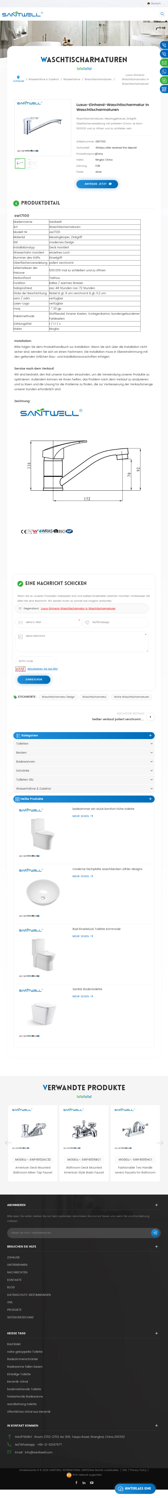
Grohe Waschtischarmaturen (131, 697)
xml (10, 1302)
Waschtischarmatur (94, 697)
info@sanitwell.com (38, 1452)
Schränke (22, 770)
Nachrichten (17, 1272)
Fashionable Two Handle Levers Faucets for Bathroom (135, 1170)
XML (124, 1470)
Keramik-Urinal (17, 1382)
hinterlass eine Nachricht (138, 1490)
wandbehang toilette (22, 1404)
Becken (21, 752)
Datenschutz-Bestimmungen (29, 1295)
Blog (11, 1287)
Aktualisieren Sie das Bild (42, 669)
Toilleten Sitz (24, 779)
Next (160, 1143)
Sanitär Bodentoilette (87, 989)
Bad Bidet (14, 1344)
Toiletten (22, 743)
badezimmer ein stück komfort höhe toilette (103, 809)
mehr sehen (81, 816)
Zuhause (18, 81)
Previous (8, 1143)
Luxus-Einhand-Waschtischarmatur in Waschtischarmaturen (78, 609)
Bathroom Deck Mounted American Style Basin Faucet (84, 1170)
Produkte (14, 1310)
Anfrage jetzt (96, 184)
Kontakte (14, 1280)
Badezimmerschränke (22, 1359)
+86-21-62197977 (49, 1444)
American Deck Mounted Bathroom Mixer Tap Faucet (32, 1170)
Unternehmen (17, 1264)
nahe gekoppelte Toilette (25, 1352)
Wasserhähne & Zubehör (33, 788)
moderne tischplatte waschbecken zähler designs (107, 869)
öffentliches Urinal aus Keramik (28, 1412)
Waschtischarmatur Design (58, 697)
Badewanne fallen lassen (25, 1367)
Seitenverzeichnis (20, 1317)
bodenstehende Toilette (24, 1389)
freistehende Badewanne (25, 1397)
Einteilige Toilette (19, 1374)
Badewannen (25, 761)
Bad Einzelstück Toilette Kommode (97, 929)
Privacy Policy (138, 1470)
